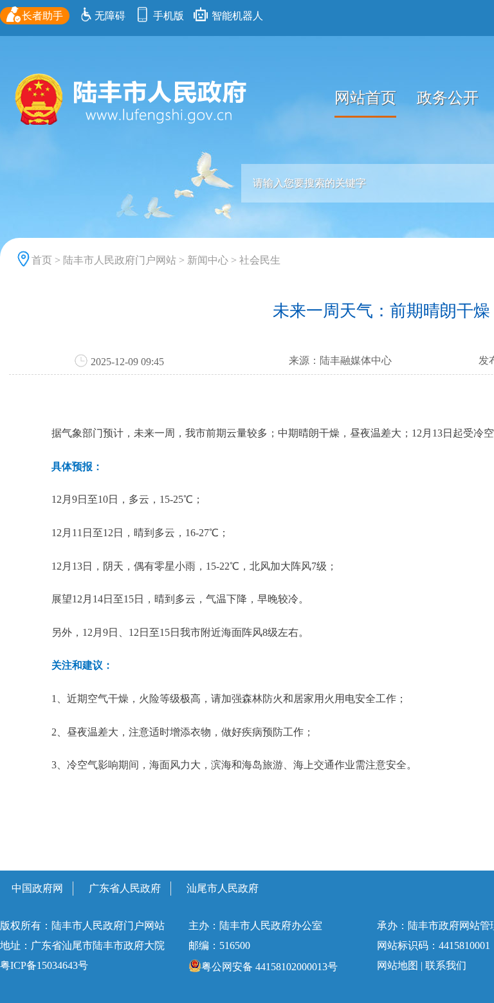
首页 (42, 260)
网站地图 (397, 965)
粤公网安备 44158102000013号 (269, 966)
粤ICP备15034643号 (44, 965)
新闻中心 (207, 260)
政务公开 (448, 97)
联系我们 (445, 965)
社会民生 (259, 260)
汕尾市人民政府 (223, 888)
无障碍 (110, 15)
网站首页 (365, 97)
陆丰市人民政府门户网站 (119, 260)
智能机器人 (236, 15)
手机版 (167, 15)
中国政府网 (37, 888)
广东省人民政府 (125, 888)
